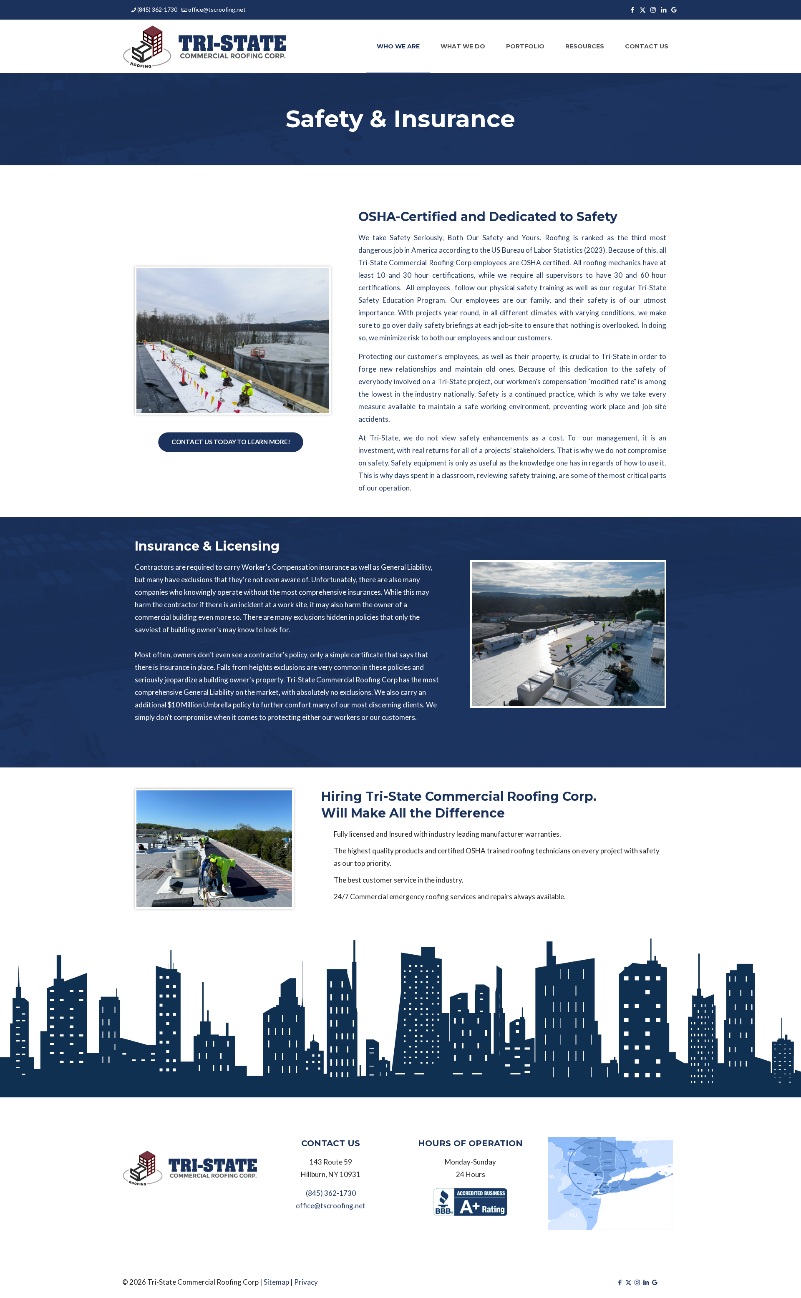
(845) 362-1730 (157, 9)
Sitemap (276, 1282)
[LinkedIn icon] (663, 9)
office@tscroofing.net (217, 9)
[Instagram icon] (653, 9)
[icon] (674, 9)
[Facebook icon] (632, 9)
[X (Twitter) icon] (643, 9)
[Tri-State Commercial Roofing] (205, 46)
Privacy (306, 1282)
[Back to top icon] (745, 1281)
